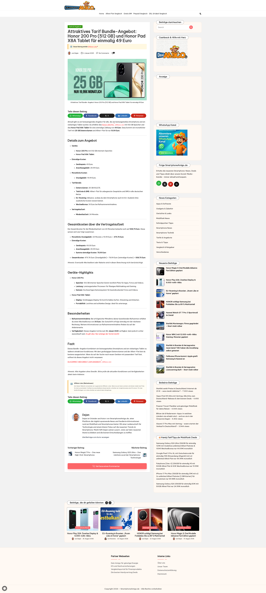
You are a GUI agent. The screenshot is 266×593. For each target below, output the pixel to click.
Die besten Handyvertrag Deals (124, 572)
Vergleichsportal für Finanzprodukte (126, 569)
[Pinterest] (170, 184)
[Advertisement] (177, 99)
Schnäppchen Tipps (164, 223)
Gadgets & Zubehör (164, 208)
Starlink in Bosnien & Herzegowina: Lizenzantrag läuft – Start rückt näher (182, 368)
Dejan (85, 414)
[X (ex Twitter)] (164, 184)
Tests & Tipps (162, 242)
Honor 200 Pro (108, 125)
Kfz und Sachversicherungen (123, 566)
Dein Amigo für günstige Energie (124, 563)
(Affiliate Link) (119, 125)
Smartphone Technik (165, 233)
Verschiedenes (162, 252)
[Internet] (176, 184)
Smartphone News (164, 228)
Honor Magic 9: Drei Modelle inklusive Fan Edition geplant (181, 269)
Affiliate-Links (92, 46)
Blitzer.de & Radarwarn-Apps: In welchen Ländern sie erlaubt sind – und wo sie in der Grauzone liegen (174, 416)
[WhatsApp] (158, 183)
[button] (95, 437)
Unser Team (163, 566)
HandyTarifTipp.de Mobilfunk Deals (179, 437)
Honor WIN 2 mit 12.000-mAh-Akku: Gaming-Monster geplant (181, 335)
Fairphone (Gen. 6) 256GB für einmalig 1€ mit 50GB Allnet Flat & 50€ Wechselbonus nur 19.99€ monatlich (177, 466)
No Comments (104, 53)
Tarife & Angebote (75, 27)
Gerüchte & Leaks (163, 213)
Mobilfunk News (163, 218)
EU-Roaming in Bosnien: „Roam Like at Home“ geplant (182, 292)
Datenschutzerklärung (167, 570)
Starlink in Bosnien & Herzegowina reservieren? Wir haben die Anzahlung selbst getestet (182, 348)
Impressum (162, 574)
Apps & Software (163, 204)
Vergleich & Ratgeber (165, 247)
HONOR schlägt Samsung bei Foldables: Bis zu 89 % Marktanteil (180, 303)
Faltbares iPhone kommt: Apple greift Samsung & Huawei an (182, 357)
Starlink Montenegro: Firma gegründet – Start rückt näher (182, 324)
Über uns (161, 563)
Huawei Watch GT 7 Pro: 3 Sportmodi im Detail (182, 313)
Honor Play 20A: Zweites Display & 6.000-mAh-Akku (181, 281)
